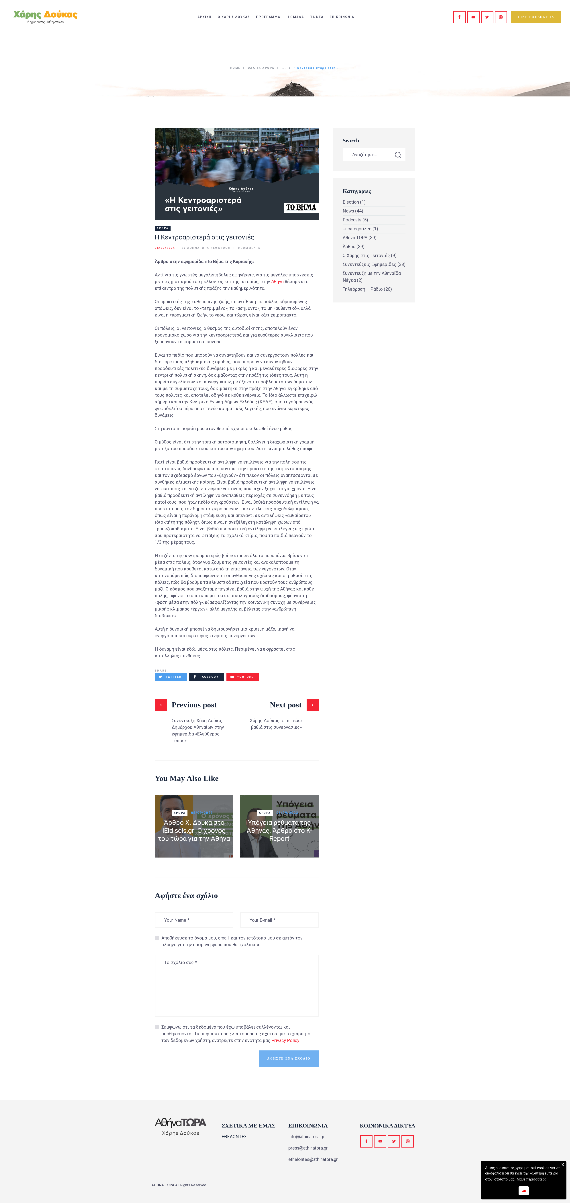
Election (351, 202)
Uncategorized (357, 228)
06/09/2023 (287, 813)
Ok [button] (524, 1191)
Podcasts (352, 220)
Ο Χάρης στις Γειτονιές (366, 255)
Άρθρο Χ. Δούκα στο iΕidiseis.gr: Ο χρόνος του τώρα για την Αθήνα (194, 830)
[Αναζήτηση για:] (374, 154)
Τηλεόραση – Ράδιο (363, 289)
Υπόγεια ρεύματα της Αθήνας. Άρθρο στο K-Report (279, 830)
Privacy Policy (285, 1040)
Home (235, 67)
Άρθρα (163, 228)
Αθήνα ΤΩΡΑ (355, 237)
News (348, 211)
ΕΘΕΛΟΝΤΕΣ (234, 1136)
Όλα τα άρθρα (261, 67)
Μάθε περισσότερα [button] (531, 1179)
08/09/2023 (202, 813)
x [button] (562, 1164)
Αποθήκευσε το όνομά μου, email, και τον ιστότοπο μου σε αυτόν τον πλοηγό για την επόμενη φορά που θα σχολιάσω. (232, 941)
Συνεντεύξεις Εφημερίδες (369, 264)
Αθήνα (277, 281)
